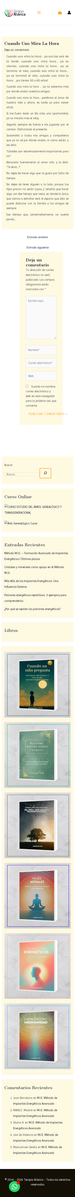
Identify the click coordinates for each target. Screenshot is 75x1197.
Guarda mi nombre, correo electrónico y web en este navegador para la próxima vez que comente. (41, 396)
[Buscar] (45, 473)
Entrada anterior (37, 237)
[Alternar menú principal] (39, 12)
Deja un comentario (16, 49)
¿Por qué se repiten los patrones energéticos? (32, 609)
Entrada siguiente (38, 247)
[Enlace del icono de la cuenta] (69, 12)
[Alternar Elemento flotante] (14, 1186)
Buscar (8, 465)
